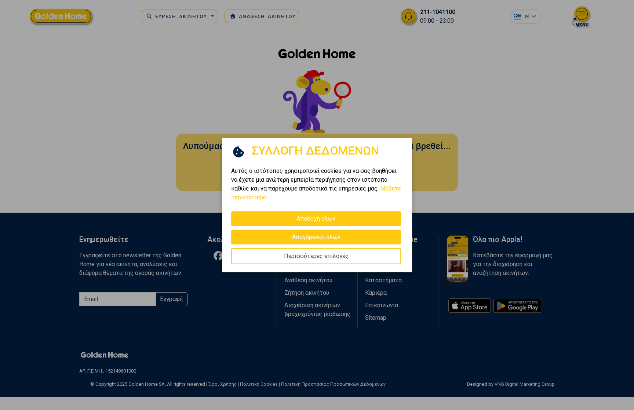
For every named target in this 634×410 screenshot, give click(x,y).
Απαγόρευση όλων (316, 236)
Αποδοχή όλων (316, 218)
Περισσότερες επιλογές (316, 255)
